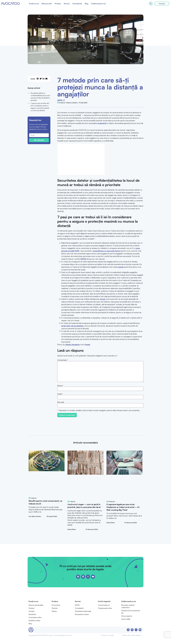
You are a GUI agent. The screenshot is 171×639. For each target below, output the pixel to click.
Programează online (105, 608)
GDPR (59, 100)
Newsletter (32, 614)
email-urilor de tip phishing (72, 326)
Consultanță (77, 4)
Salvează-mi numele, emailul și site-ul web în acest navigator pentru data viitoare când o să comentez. (99, 410)
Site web (60, 402)
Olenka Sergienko (72, 344)
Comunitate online (35, 617)
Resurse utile (47, 4)
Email (60, 394)
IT (64, 100)
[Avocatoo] (10, 3)
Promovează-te (126, 616)
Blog (86, 4)
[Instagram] (88, 577)
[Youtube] (93, 577)
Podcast (31, 608)
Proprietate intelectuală (83, 611)
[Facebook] (78, 577)
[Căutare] (151, 3)
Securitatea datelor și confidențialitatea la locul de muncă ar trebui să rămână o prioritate (40, 96)
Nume (60, 385)
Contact (162, 4)
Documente (56, 605)
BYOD (83, 259)
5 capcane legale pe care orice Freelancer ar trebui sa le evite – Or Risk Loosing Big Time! (123, 507)
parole (121, 267)
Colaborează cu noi (98, 4)
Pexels (87, 344)
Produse (58, 4)
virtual (102, 299)
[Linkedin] (83, 577)
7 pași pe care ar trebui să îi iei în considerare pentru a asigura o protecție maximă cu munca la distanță (40, 106)
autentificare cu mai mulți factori (107, 251)
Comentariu (62, 360)
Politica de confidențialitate (131, 635)
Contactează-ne (104, 605)
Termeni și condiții (107, 635)
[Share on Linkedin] (43, 78)
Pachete (55, 608)
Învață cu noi (34, 4)
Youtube (31, 611)
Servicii (66, 4)
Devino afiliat (125, 619)
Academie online (34, 620)
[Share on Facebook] (38, 78)
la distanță (101, 123)
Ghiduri (54, 611)
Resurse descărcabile (36, 605)
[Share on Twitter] (41, 78)
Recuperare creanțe (82, 614)
